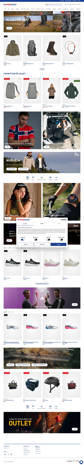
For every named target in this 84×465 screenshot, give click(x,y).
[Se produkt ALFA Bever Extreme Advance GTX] (52, 50)
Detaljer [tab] (42, 223)
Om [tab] (59, 223)
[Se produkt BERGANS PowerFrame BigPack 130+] (32, 50)
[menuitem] (72, 9)
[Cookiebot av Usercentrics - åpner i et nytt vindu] (61, 220)
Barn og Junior (23, 169)
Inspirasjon (65, 9)
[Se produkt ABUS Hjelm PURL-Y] (52, 387)
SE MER (42, 69)
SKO (8, 9)
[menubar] (42, 9)
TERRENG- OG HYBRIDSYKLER (39, 364)
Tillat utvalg (42, 244)
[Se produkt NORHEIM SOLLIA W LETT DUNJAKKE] (52, 93)
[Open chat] (81, 462)
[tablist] (42, 248)
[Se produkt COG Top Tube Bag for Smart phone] (32, 387)
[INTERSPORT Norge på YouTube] (11, 454)
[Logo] (11, 4)
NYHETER (59, 9)
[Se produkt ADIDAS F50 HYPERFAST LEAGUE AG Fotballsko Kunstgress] (71, 329)
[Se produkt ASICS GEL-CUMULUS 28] (13, 265)
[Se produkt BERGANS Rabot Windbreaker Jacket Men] (71, 93)
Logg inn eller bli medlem (37, 449)
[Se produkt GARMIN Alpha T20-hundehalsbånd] (71, 50)
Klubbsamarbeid (26, 452)
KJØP (9, 28)
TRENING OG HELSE (40, 9)
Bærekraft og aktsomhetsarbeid (26, 450)
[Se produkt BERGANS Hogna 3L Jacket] (13, 50)
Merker (54, 9)
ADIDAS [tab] (5, 312)
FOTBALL (17, 9)
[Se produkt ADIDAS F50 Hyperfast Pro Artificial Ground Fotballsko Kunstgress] (32, 329)
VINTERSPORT (48, 9)
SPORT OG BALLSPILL (25, 9)
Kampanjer (78, 9)
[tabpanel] (42, 267)
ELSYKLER (10, 364)
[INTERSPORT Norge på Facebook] (8, 454)
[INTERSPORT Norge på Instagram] (5, 454)
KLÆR (5, 9)
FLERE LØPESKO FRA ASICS (42, 283)
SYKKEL (12, 9)
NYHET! (8, 218)
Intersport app (38, 453)
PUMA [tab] (9, 312)
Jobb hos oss (25, 454)
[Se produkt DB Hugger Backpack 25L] (32, 93)
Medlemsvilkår (38, 451)
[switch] (35, 240)
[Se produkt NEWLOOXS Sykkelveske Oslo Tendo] (13, 387)
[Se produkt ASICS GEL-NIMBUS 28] (52, 265)
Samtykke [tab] (25, 223)
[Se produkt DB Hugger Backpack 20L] (13, 93)
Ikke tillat (25, 244)
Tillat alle (58, 244)
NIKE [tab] (13, 312)
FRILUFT (32, 9)
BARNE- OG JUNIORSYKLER (23, 364)
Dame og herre (11, 169)
